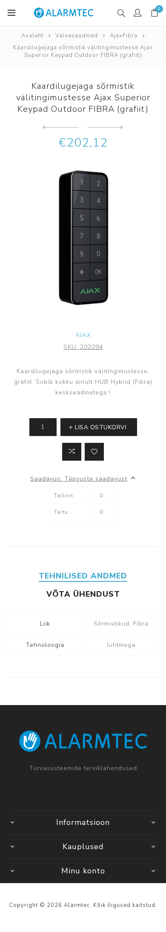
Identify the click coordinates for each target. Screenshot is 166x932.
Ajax (83, 335)
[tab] (83, 576)
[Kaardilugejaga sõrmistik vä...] (61, 127)
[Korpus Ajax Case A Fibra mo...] (105, 127)
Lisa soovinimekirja (94, 452)
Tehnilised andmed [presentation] (83, 576)
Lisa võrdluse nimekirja (71, 452)
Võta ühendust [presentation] (83, 594)
